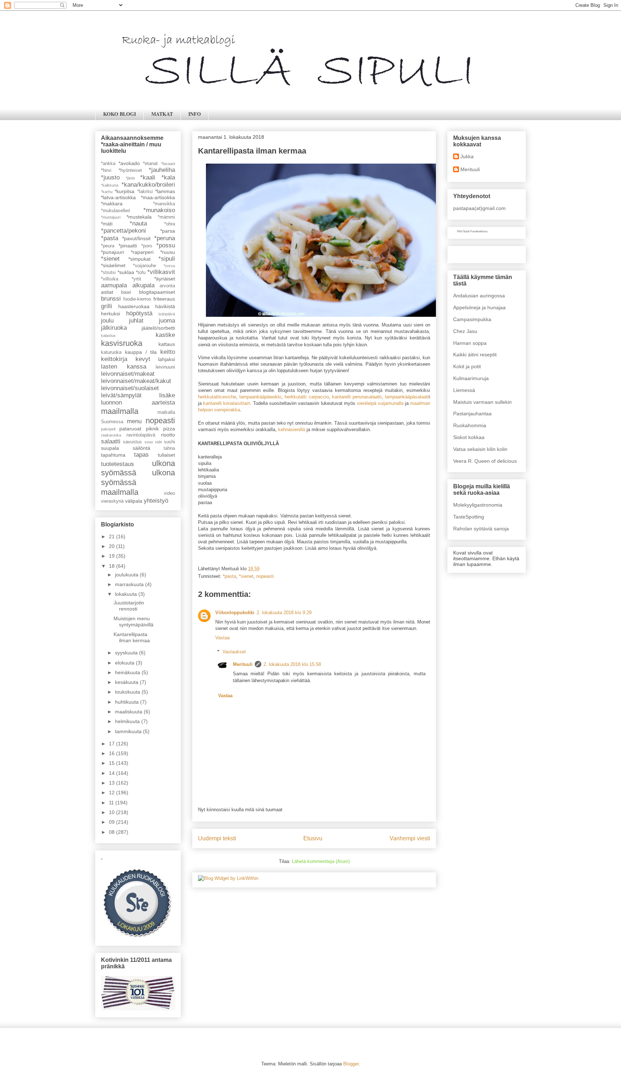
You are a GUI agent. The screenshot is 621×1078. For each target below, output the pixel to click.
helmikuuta (128, 721)
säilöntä (141, 448)
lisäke (167, 395)
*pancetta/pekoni (123, 230)
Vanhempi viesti (410, 838)
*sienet (246, 576)
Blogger (351, 1063)
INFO (194, 114)
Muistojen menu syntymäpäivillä (133, 621)
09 (112, 822)
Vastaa (222, 637)
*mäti (106, 224)
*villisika (109, 279)
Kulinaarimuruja (471, 378)
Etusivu (312, 838)
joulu (107, 320)
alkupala (143, 285)
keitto (167, 351)
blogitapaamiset (157, 292)
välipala (133, 501)
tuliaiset (166, 455)
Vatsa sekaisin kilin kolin (480, 449)
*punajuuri (112, 252)
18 (112, 566)
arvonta (167, 285)
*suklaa (126, 272)
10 (112, 812)
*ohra (169, 224)
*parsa (167, 231)
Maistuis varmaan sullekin (482, 402)
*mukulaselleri (115, 210)
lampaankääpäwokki (260, 396)
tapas (141, 454)
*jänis (130, 178)
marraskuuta (130, 584)
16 (112, 753)
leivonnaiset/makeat (128, 373)
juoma (167, 320)
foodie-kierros (137, 299)
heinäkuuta (128, 672)
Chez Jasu (465, 331)
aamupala (114, 285)
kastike (165, 335)
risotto (168, 435)
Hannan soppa (470, 343)
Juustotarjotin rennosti (129, 606)
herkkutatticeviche (217, 396)
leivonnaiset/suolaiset (130, 388)
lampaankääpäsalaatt (407, 396)
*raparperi (142, 252)
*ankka (108, 163)
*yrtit (136, 279)
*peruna (164, 238)
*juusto (110, 177)
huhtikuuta (127, 702)
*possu (165, 245)
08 (112, 832)
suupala (110, 448)
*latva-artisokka (118, 197)
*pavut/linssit (136, 238)
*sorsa (169, 266)
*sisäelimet (113, 265)
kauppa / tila (141, 352)
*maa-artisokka (158, 197)
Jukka (467, 156)
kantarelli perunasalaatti (357, 396)
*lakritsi (145, 191)
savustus (132, 441)
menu (134, 421)
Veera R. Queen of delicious (485, 461)
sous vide (153, 442)
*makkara (112, 203)
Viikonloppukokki (234, 612)
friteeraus (164, 299)
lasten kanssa (123, 366)
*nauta (138, 223)
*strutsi (108, 272)
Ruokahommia (469, 425)
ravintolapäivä (140, 435)
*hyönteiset (130, 170)
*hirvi (106, 170)
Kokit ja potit (467, 366)
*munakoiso (159, 210)
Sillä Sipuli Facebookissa (472, 231)
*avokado (129, 163)
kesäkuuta (127, 682)
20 (112, 546)
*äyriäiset (164, 279)
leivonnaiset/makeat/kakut (136, 381)
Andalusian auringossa (479, 295)
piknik (152, 428)
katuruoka (111, 352)
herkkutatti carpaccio (306, 396)
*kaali (147, 177)
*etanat (150, 163)
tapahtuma (113, 455)
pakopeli (108, 429)
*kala (168, 177)
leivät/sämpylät (121, 395)
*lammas (165, 191)
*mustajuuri (110, 217)
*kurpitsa (124, 191)
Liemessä (464, 390)
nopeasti (265, 576)
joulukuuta (127, 574)
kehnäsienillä (291, 429)
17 (112, 743)
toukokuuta (128, 692)
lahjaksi (166, 359)
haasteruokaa (134, 306)
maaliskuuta (129, 711)
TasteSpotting (468, 517)
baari (126, 292)
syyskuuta (127, 653)
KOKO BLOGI (119, 114)
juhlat (136, 320)
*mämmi (166, 217)
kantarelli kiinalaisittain (226, 403)
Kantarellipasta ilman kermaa (132, 637)
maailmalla (119, 411)
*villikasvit (161, 272)
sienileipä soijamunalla (380, 403)
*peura (107, 245)
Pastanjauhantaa (472, 413)
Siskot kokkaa (468, 437)
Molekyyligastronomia (477, 505)
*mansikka (164, 203)
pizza (169, 428)
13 (112, 783)
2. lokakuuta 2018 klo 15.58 (292, 664)
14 (112, 773)
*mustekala (139, 217)
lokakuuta (126, 594)
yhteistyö (156, 500)
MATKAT (162, 114)
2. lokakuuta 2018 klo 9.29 (284, 612)
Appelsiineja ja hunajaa (479, 307)
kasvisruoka (121, 343)
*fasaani (168, 163)
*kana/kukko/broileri (148, 184)
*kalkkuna (109, 185)
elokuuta (125, 663)
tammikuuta (129, 731)
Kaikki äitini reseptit (475, 354)
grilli (106, 306)
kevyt (142, 359)
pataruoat (130, 428)
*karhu (106, 191)
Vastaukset (234, 651)
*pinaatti (128, 245)
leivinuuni (165, 367)
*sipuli (166, 258)
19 (112, 556)
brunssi (111, 298)
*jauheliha (162, 169)
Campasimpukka (472, 319)
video (169, 493)
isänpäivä (166, 314)
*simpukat (139, 259)
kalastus (108, 335)
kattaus (166, 344)
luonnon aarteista (138, 402)
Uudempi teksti (217, 838)
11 (112, 802)
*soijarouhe (144, 265)
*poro (146, 245)
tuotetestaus (117, 464)
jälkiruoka (114, 327)
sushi (169, 441)
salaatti (110, 441)
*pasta (229, 576)
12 (112, 792)
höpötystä (139, 313)
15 (112, 763)
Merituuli (243, 664)
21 (112, 536)
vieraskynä (112, 501)
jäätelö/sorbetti (158, 328)
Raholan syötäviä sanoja (481, 528)
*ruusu (167, 252)
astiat (107, 292)
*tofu (141, 272)
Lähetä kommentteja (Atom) (321, 861)
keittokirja (114, 359)
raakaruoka (111, 435)
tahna (169, 448)
